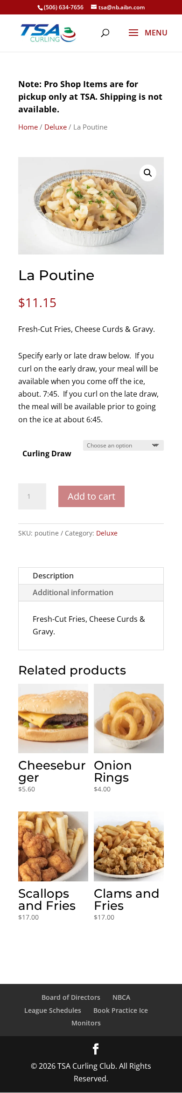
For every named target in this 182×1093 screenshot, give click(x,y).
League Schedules (52, 1010)
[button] (148, 173)
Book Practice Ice (120, 1010)
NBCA (121, 997)
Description (53, 576)
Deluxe (55, 126)
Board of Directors (71, 997)
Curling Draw (46, 453)
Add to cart (91, 496)
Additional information (73, 592)
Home (28, 126)
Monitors (86, 1022)
